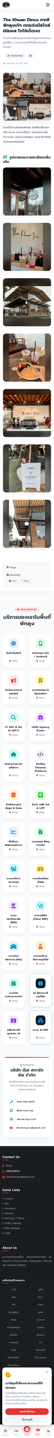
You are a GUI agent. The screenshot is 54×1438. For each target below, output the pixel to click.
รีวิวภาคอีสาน (13, 1365)
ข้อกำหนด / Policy (14, 1218)
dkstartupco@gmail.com (31, 1127)
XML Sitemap (12, 1228)
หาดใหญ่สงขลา (13, 1327)
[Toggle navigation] (48, 4)
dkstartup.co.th (26, 1119)
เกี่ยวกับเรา (10, 1208)
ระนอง (40, 1304)
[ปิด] (47, 1372)
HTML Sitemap (13, 1223)
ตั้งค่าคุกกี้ (27, 1419)
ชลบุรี (13, 1350)
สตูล (13, 1297)
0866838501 (13, 1171)
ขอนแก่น (40, 1327)
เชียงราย (40, 1335)
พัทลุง (26, 581)
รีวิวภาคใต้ (40, 1350)
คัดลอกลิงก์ (17, 55)
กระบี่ (13, 1289)
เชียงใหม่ (13, 1335)
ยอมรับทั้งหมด (27, 1411)
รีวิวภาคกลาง (40, 1357)
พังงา (40, 1297)
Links (7, 1233)
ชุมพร (40, 1312)
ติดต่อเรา (9, 1213)
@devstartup (25, 1110)
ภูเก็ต (40, 1289)
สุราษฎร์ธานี (13, 1312)
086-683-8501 (26, 1102)
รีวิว (7, 1203)
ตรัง (13, 1304)
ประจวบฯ (40, 1319)
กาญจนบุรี (13, 1342)
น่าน (40, 1342)
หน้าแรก (9, 1198)
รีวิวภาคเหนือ (13, 1357)
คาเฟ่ (13, 581)
